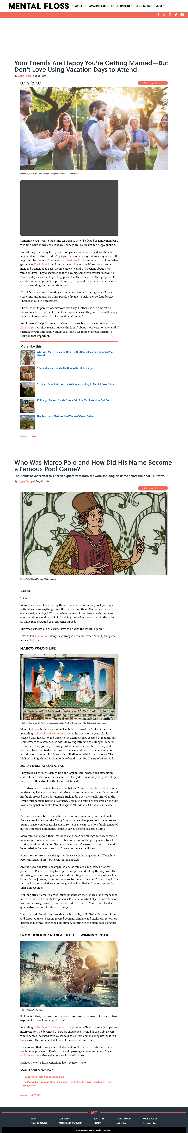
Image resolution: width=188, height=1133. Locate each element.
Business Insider (76, 260)
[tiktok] (176, 14)
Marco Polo (42, 636)
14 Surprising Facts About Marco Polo (43, 1077)
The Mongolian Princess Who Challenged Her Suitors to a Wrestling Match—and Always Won (67, 1083)
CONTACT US (64, 1118)
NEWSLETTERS (99, 1118)
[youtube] (182, 14)
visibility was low (30, 1055)
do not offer (85, 252)
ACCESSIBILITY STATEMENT (70, 1123)
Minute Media (88, 1130)
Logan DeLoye (26, 481)
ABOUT (34, 1118)
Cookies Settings (150, 1123)
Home (23, 436)
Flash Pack (40, 264)
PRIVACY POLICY (124, 1118)
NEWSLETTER (79, 6)
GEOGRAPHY (142, 6)
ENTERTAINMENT (120, 6)
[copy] (38, 83)
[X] (164, 14)
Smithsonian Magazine (50, 1027)
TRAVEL (34, 436)
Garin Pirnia (24, 76)
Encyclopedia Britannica (51, 733)
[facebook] (158, 14)
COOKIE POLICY (150, 1118)
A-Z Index (121, 1123)
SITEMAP (97, 1123)
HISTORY (35, 1095)
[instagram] (170, 14)
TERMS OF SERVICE (39, 1123)
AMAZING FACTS (98, 6)
